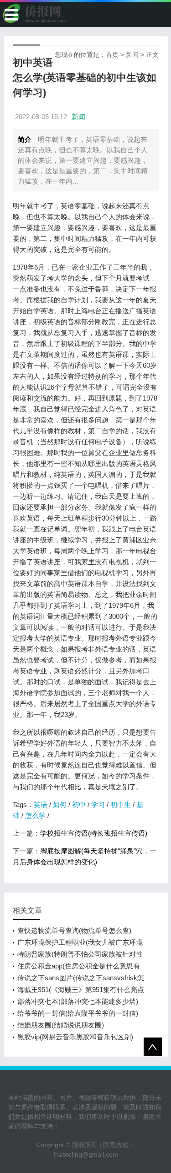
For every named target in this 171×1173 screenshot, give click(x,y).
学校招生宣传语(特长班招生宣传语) (93, 833)
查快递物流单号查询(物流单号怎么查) (74, 930)
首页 (112, 54)
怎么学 (35, 815)
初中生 (120, 804)
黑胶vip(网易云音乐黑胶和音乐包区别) (75, 1037)
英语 (40, 804)
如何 (60, 804)
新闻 (132, 54)
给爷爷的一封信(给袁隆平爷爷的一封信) (77, 1013)
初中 (79, 804)
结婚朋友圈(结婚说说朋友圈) (60, 1025)
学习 (98, 804)
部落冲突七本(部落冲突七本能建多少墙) (77, 1001)
